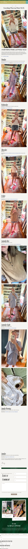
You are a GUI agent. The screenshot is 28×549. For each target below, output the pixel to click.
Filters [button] (2, 542)
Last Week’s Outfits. (6, 56)
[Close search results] (1, 539)
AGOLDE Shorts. (18, 244)
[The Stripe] (5, 2)
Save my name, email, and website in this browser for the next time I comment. (11, 492)
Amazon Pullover (7, 244)
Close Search (2, 547)
